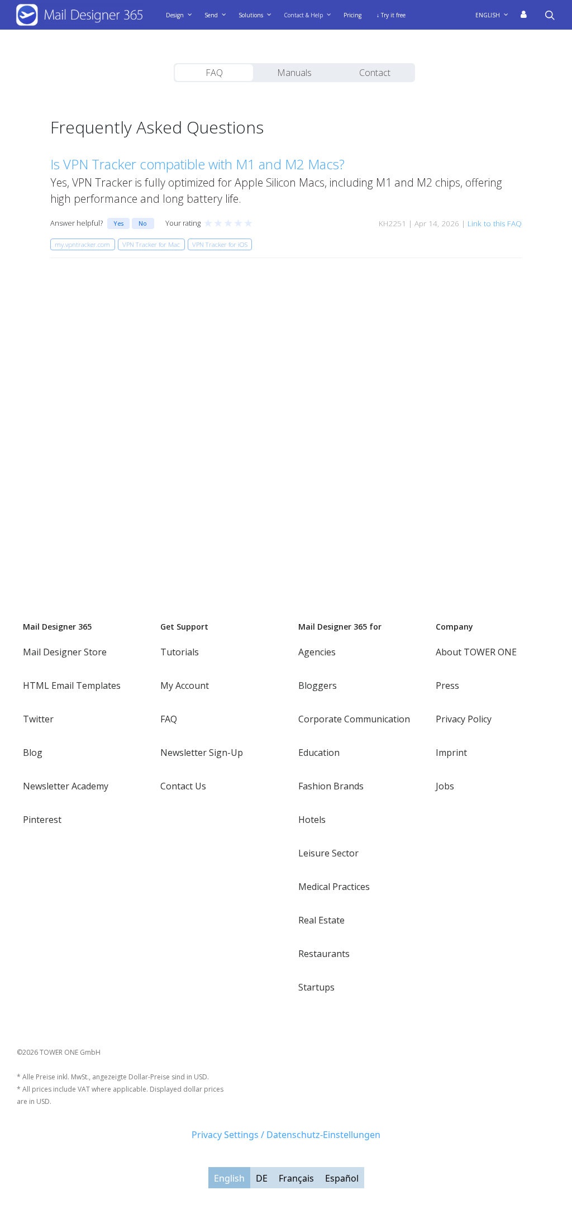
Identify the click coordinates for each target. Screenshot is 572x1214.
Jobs (445, 786)
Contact (374, 72)
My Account (184, 685)
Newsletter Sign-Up (201, 752)
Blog (32, 752)
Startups (316, 987)
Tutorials (179, 652)
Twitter (38, 719)
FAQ (214, 72)
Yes (118, 223)
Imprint (451, 752)
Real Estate (321, 920)
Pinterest (42, 819)
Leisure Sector (328, 853)
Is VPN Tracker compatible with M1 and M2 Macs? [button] (197, 164)
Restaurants (324, 954)
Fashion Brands (331, 786)
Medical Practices (334, 886)
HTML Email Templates (72, 685)
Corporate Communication (354, 719)
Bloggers (317, 685)
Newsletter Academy (65, 786)
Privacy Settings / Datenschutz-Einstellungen (286, 1135)
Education (319, 752)
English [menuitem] (229, 1178)
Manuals (294, 72)
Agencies (317, 652)
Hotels (312, 819)
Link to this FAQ (495, 223)
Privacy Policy (464, 719)
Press (447, 685)
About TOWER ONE (476, 652)
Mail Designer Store (65, 652)
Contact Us (183, 786)
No (143, 223)
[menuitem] (495, 15)
